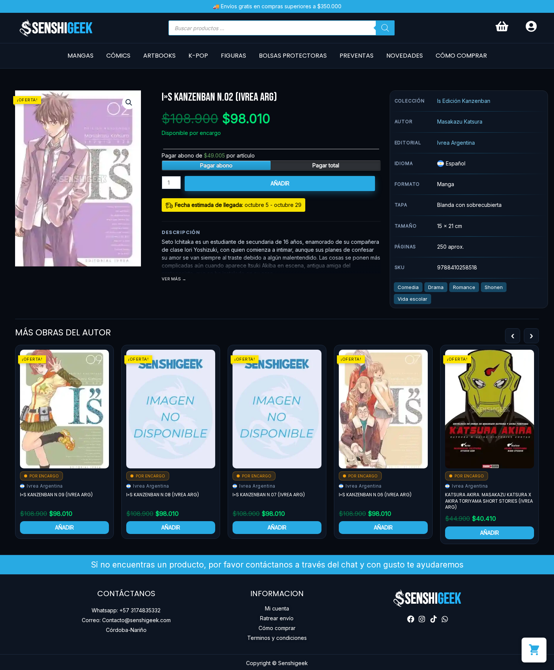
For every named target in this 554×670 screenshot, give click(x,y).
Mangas (80, 55)
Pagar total (325, 165)
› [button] (531, 336)
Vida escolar (412, 299)
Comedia (408, 287)
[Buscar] (385, 27)
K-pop (198, 55)
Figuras (233, 55)
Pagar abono (216, 165)
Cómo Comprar (461, 55)
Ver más (171, 279)
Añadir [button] (64, 527)
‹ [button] (512, 336)
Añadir (280, 183)
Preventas (356, 55)
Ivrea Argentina (456, 142)
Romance (464, 287)
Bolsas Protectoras (293, 55)
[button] (129, 102)
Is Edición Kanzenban (463, 101)
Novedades (404, 55)
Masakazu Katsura (459, 121)
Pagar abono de (208, 155)
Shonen (494, 287)
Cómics (118, 55)
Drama (436, 287)
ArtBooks (159, 55)
